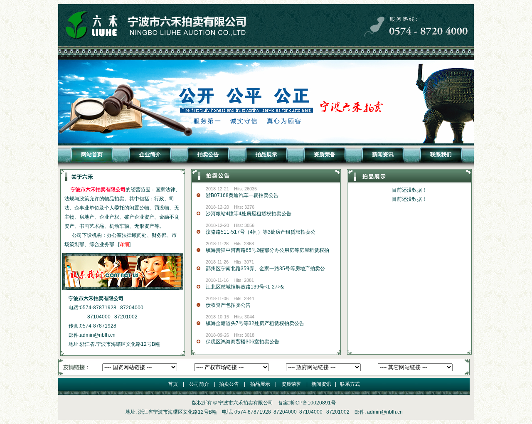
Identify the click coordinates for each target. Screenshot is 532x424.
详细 (124, 244)
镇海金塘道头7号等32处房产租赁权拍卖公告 (255, 323)
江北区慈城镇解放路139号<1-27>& (245, 287)
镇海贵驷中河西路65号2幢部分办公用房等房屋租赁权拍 (267, 250)
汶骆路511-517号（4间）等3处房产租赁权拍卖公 (260, 232)
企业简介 (150, 154)
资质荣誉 (324, 154)
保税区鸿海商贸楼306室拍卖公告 (242, 342)
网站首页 (92, 154)
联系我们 (441, 154)
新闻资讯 (383, 154)
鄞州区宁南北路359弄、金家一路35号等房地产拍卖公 (265, 268)
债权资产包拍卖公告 (228, 305)
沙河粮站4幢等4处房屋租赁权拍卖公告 (248, 214)
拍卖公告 (208, 154)
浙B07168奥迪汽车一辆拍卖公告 (242, 195)
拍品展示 (266, 154)
